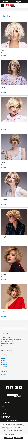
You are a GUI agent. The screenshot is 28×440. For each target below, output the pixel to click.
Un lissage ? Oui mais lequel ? (7, 343)
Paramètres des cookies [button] (9, 434)
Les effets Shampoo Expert (7, 341)
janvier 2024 (4, 362)
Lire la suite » (4, 55)
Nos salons (4, 410)
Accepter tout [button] (9, 437)
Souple (4, 200)
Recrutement (4, 406)
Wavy (3, 50)
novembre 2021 (4, 364)
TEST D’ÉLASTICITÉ (5, 337)
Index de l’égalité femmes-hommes (9, 420)
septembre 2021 (4, 366)
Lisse (3, 87)
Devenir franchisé (5, 403)
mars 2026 (3, 360)
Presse (2, 413)
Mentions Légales (5, 417)
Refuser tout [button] (18, 437)
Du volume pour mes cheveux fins (8, 345)
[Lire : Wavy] (14, 34)
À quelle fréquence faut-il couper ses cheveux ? (11, 339)
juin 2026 (3, 358)
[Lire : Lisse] (14, 72)
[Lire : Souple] (14, 184)
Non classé (3, 374)
